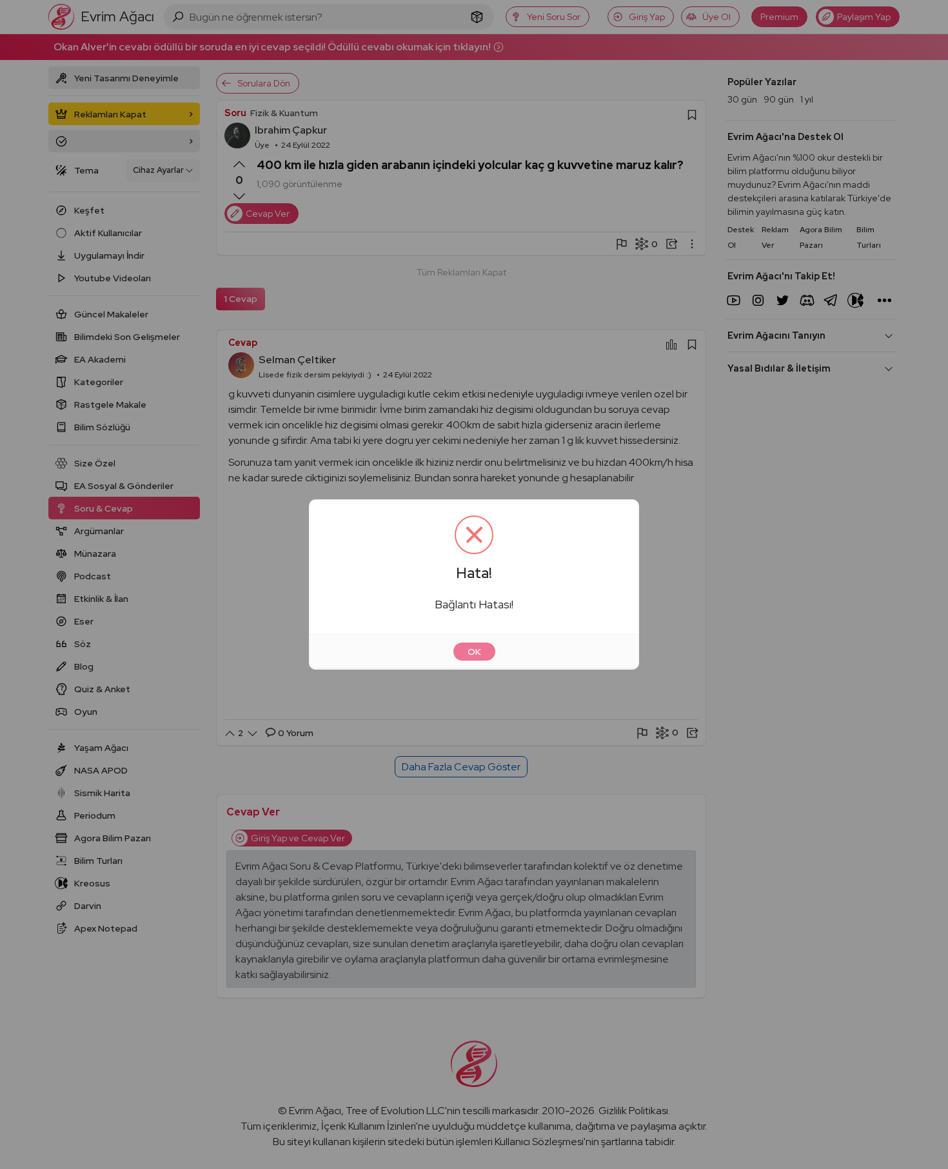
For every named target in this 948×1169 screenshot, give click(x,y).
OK (474, 651)
